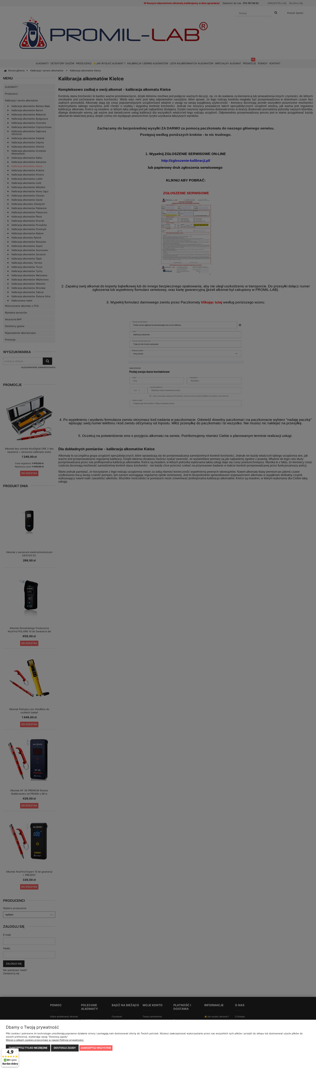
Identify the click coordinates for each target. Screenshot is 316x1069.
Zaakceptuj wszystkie (96, 1048)
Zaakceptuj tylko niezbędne (28, 1048)
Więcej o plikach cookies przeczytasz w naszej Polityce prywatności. (45, 1040)
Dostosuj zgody (65, 1048)
